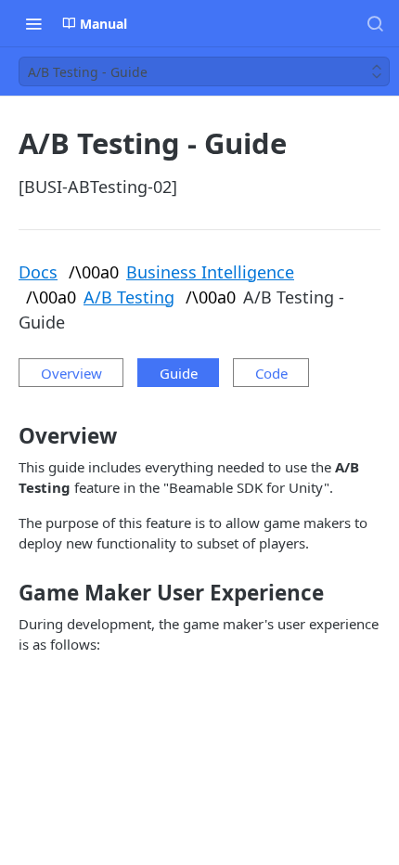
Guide (179, 373)
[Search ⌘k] (375, 23)
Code (271, 373)
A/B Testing (129, 297)
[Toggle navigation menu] (33, 23)
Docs (38, 272)
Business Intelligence (210, 272)
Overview (71, 373)
